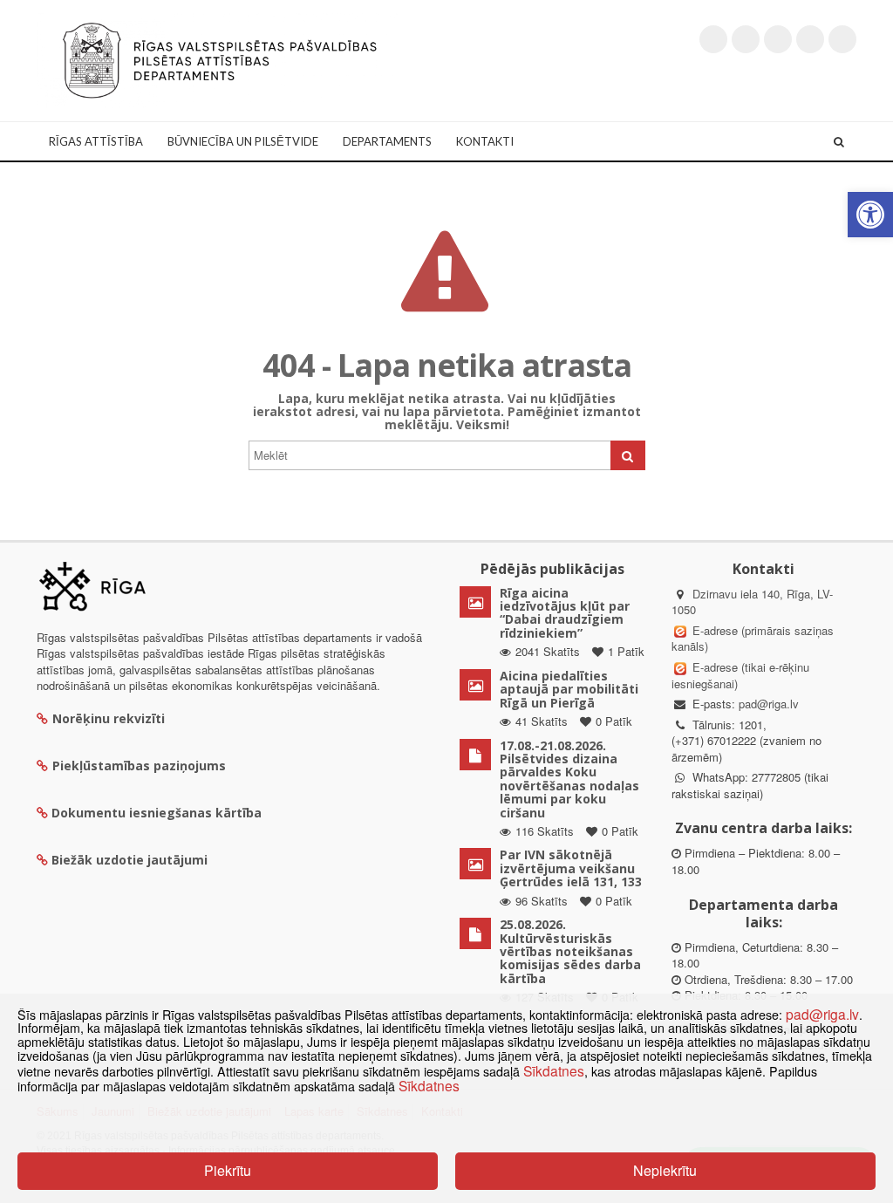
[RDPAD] (220, 59)
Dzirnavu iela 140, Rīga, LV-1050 (752, 602)
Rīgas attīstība (96, 141)
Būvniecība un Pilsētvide (242, 141)
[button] (870, 214)
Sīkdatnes (553, 1070)
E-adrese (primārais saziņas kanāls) (752, 638)
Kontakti (485, 141)
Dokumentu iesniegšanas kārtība (156, 812)
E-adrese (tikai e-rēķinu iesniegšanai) (740, 675)
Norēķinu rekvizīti (108, 718)
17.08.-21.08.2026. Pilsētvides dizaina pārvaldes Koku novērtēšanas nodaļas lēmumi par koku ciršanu (569, 779)
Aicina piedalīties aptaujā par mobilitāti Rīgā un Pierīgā (569, 689)
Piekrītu (227, 1170)
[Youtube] (778, 39)
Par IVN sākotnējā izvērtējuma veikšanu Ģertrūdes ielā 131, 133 (571, 868)
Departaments (387, 141)
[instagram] (810, 39)
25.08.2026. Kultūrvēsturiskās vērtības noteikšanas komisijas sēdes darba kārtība (570, 951)
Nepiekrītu (665, 1170)
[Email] (842, 39)
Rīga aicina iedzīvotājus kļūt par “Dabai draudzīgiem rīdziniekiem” (565, 612)
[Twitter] (713, 39)
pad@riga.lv (769, 703)
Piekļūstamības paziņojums (139, 765)
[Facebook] (746, 39)
